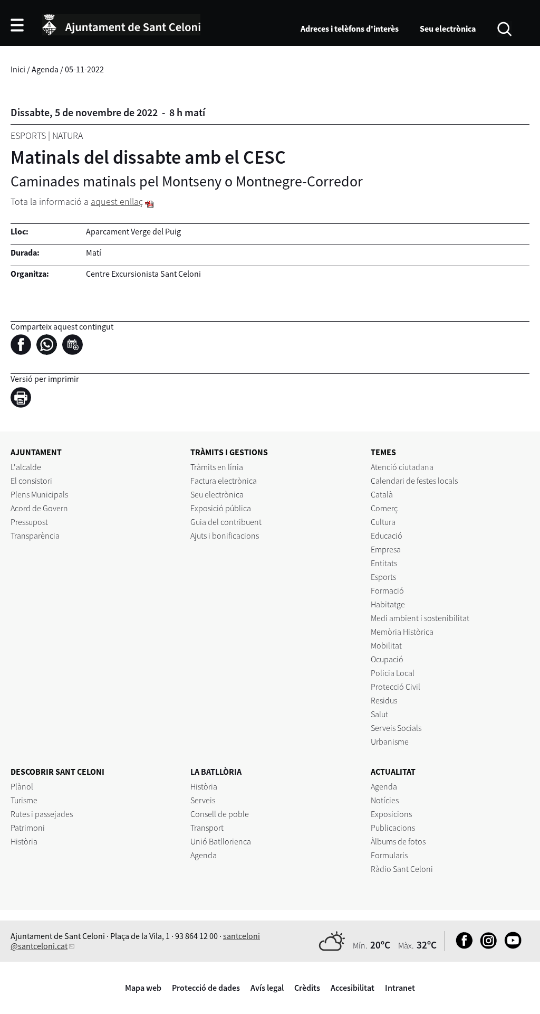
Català (382, 494)
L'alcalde (26, 467)
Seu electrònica (448, 28)
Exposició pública (220, 508)
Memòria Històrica (402, 631)
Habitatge (388, 604)
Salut (379, 714)
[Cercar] (504, 28)
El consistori (31, 480)
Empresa (386, 549)
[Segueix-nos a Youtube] (510, 946)
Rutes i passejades (42, 814)
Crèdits (307, 987)
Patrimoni (28, 827)
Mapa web (143, 987)
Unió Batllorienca (220, 841)
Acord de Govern (39, 508)
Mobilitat (386, 645)
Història (24, 841)
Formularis (389, 855)
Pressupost (29, 522)
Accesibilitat (352, 987)
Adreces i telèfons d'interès (350, 28)
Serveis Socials (396, 727)
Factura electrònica (223, 480)
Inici (18, 69)
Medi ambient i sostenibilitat (420, 618)
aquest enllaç (117, 201)
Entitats (384, 563)
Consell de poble (219, 814)
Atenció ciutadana (402, 467)
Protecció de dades (206, 987)
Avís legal (267, 987)
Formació (387, 590)
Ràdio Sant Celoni (402, 868)
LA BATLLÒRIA (216, 771)
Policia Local (392, 673)
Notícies (385, 800)
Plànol (22, 786)
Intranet (400, 987)
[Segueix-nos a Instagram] (486, 946)
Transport (207, 827)
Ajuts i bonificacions (224, 535)
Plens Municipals (39, 494)
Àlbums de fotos (398, 841)
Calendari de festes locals (414, 480)
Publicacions (393, 827)
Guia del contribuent (226, 522)
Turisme (24, 800)
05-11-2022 (84, 69)
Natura (67, 135)
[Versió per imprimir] (23, 398)
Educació (386, 535)
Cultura (383, 522)
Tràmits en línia (216, 467)
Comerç (384, 508)
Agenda (45, 69)
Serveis (202, 800)
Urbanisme (390, 741)
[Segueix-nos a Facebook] (461, 946)
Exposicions (391, 814)
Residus (384, 700)
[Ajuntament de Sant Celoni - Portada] (121, 23)
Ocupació (387, 659)
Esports (28, 135)
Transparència (35, 535)
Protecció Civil (395, 686)
